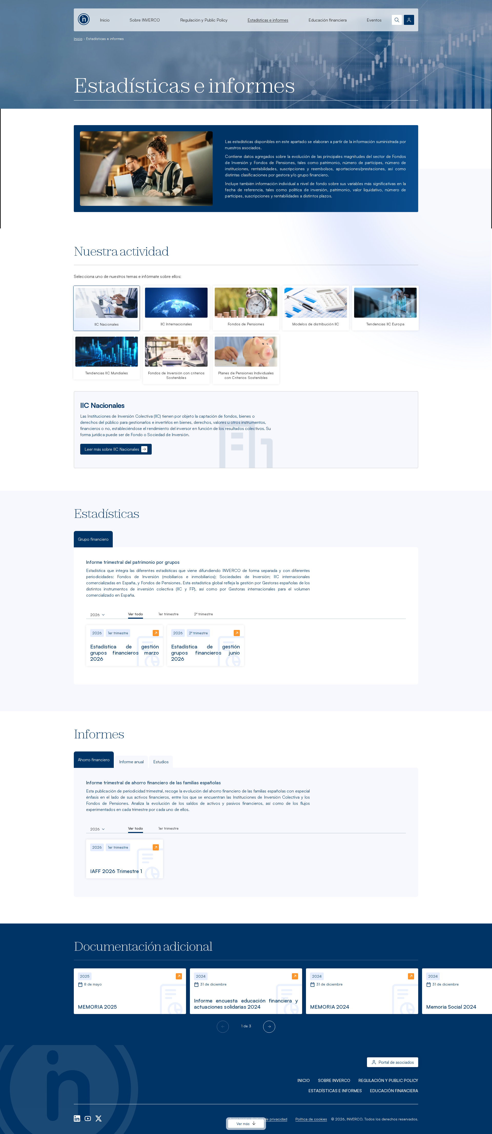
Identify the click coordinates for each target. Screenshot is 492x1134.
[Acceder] (409, 20)
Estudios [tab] (161, 761)
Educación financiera (328, 20)
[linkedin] (77, 1118)
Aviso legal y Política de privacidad (258, 1119)
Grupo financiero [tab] (93, 539)
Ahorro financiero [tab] (94, 759)
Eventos (374, 20)
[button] (269, 1027)
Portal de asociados (396, 1062)
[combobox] (97, 615)
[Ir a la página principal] (84, 18)
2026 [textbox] (95, 615)
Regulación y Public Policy (204, 20)
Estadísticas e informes (268, 20)
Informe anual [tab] (131, 761)
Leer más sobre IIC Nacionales (112, 449)
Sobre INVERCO (145, 20)
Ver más (243, 1123)
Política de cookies (311, 1119)
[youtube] (88, 1118)
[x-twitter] (98, 1118)
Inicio (105, 20)
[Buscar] (397, 20)
